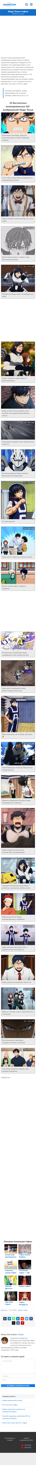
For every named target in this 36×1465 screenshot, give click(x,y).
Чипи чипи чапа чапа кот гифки (14, 1423)
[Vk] (18, 1323)
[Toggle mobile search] (26, 4)
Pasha (5, 1310)
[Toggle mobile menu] (31, 4)
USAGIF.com (15, 14)
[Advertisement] (18, 36)
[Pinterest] (22, 1323)
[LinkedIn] (18, 1318)
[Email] (13, 1323)
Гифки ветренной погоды (12, 1400)
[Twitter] (26, 1318)
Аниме (22, 14)
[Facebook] (31, 1318)
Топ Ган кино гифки (10, 1405)
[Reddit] (22, 1318)
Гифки (25, 1310)
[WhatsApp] (13, 1318)
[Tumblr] (5, 1318)
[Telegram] (9, 1318)
